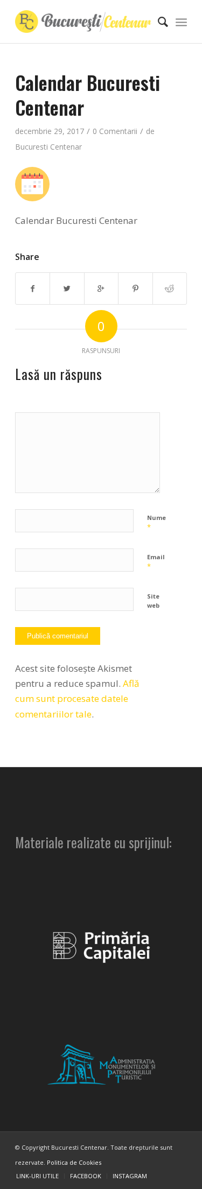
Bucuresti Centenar (48, 147)
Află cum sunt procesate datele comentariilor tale (77, 698)
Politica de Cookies (74, 1162)
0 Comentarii (115, 131)
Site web (153, 600)
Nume (156, 522)
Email (156, 562)
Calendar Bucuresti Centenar (87, 94)
